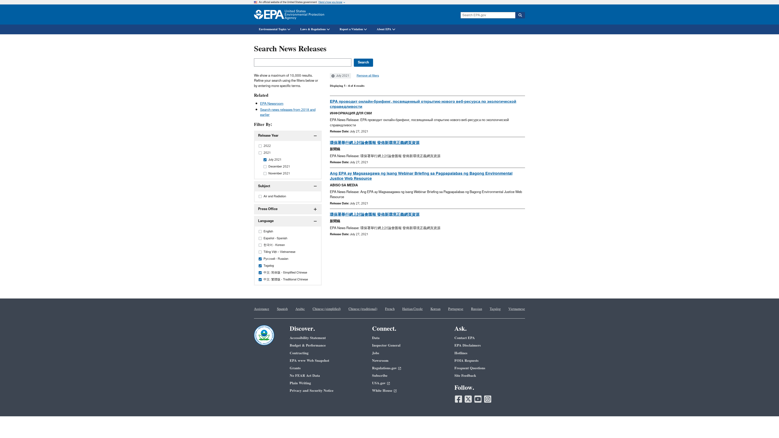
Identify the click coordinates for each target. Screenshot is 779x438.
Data (376, 338)
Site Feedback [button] (465, 376)
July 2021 (342, 75)
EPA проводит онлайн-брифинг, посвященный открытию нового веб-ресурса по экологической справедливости (423, 104)
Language (266, 221)
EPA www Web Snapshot (309, 361)
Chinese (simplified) (327, 309)
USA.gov (379, 383)
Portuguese (455, 309)
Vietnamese (516, 309)
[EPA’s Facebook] (458, 399)
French (390, 309)
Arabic (300, 309)
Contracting (299, 353)
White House (382, 391)
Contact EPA (464, 338)
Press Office (268, 209)
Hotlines (460, 353)
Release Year (268, 135)
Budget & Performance (308, 345)
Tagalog (495, 309)
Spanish (282, 309)
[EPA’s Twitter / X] (468, 399)
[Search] (520, 15)
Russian (476, 309)
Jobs (375, 353)
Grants (295, 368)
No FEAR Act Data (305, 376)
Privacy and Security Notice (312, 391)
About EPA (384, 29)
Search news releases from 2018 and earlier (287, 112)
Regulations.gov (384, 368)
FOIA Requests (466, 361)
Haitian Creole (412, 309)
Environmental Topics (272, 29)
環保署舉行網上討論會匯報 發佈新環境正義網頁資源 (375, 143)
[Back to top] (768, 427)
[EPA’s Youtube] (478, 399)
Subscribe (379, 376)
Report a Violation (351, 29)
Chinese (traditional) (363, 309)
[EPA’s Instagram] (488, 399)
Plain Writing (300, 383)
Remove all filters (368, 75)
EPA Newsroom (271, 103)
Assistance (261, 309)
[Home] (289, 14)
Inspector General (386, 345)
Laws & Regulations (313, 29)
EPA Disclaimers (467, 345)
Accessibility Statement (308, 338)
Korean (435, 309)
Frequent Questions (469, 368)
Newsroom (380, 361)
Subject (264, 186)
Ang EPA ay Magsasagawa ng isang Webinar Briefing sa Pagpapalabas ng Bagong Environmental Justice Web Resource (421, 176)
